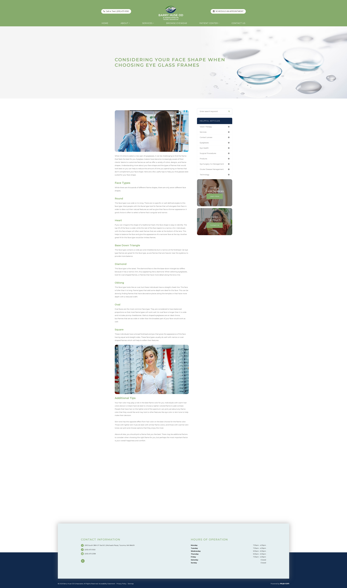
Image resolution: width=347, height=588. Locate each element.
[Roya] (284, 584)
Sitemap (131, 584)
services (203, 132)
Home (105, 23)
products (203, 159)
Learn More (214, 196)
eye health (204, 148)
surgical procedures (208, 153)
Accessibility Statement (107, 584)
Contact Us (238, 23)
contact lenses (206, 137)
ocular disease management (212, 169)
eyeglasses (204, 143)
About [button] (124, 23)
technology (204, 175)
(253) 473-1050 (90, 550)
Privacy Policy (121, 584)
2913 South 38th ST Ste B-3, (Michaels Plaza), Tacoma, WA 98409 (109, 545)
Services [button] (147, 23)
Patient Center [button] (209, 23)
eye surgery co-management (212, 164)
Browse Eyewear (176, 23)
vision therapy (206, 127)
